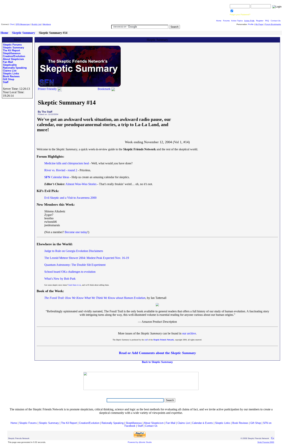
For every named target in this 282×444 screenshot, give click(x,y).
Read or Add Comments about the (157, 353)
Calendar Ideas (56, 177)
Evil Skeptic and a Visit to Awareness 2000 (70, 197)
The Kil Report (11, 50)
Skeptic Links (11, 73)
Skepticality (10, 64)
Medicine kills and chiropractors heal (66, 163)
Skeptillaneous (12, 53)
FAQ (267, 21)
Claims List (9, 70)
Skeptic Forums (12, 44)
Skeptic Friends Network (163, 340)
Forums (226, 21)
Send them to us (74, 285)
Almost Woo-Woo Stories (80, 184)
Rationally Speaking (15, 67)
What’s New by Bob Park (60, 278)
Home (218, 21)
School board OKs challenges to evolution (70, 271)
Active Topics (237, 21)
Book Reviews (11, 76)
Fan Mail (8, 62)
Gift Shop (8, 79)
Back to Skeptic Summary (157, 362)
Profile (251, 24)
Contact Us (275, 21)
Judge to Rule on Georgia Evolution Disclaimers (73, 251)
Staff (5, 82)
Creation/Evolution (14, 56)
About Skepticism (13, 59)
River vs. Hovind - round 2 (60, 170)
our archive (189, 333)
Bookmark (104, 89)
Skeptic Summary (23, 32)
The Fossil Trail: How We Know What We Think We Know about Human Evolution (94, 297)
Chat (12, 24)
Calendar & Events (202, 423)
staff (146, 340)
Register (259, 21)
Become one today (76, 232)
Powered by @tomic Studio (140, 442)
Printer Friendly (48, 89)
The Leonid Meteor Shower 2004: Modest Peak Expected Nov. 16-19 (86, 257)
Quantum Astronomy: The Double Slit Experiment (75, 264)
